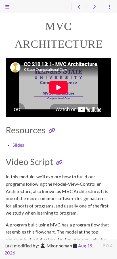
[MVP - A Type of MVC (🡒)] (94, 6)
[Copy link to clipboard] (52, 130)
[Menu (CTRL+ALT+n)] (7, 6)
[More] (109, 6)
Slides (18, 144)
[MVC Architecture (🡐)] (79, 6)
